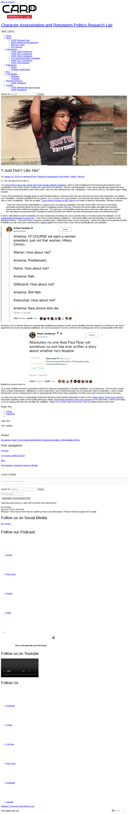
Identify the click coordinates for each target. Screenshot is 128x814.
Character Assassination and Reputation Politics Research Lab (56, 25)
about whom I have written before (108, 397)
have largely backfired (63, 399)
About (8, 38)
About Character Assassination (24, 43)
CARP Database (18, 83)
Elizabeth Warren (41, 440)
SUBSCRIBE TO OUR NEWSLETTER (16, 499)
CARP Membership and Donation (25, 87)
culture (73, 177)
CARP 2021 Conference (21, 54)
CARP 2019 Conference (21, 56)
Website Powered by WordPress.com (17, 806)
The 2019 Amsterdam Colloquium (25, 58)
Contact (9, 85)
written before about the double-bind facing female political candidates (35, 185)
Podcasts (15, 79)
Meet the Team (17, 45)
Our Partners (16, 47)
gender (52, 440)
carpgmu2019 (29, 177)
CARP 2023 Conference (21, 51)
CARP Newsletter (19, 90)
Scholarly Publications (20, 69)
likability (70, 440)
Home (8, 36)
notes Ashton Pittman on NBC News (58, 201)
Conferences (11, 49)
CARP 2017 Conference (21, 61)
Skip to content (7, 2)
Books (14, 67)
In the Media (11, 74)
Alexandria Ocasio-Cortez (12, 440)
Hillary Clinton (61, 440)
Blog (8, 72)
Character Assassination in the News (53, 177)
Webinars (15, 76)
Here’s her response (83, 399)
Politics (77, 440)
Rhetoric (81, 177)
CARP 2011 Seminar (20, 63)
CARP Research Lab (20, 40)
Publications (11, 65)
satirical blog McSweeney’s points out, (18, 218)
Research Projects (14, 81)
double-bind (29, 440)
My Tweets (6, 524)
